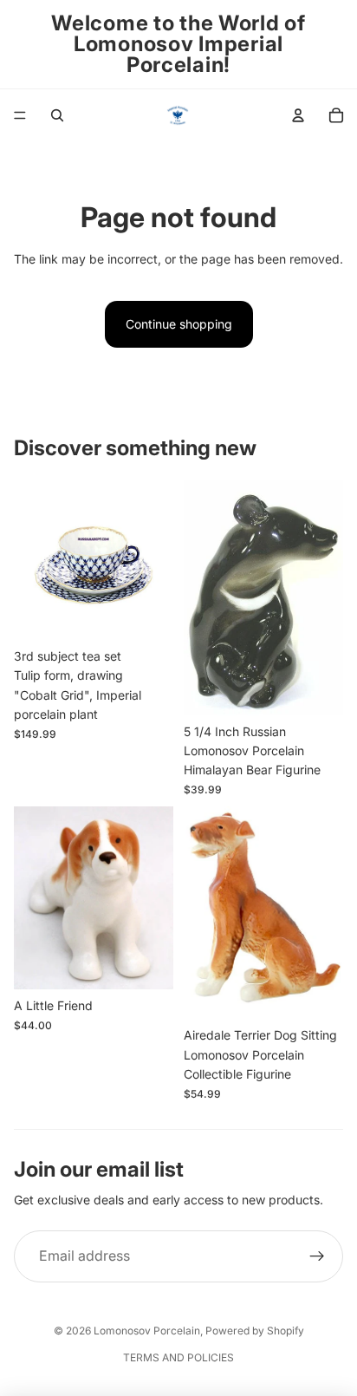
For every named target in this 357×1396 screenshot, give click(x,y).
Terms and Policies (178, 1357)
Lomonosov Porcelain (147, 1330)
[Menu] (20, 115)
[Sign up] (317, 1256)
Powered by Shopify (254, 1330)
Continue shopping (179, 323)
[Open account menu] (298, 115)
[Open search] (57, 115)
